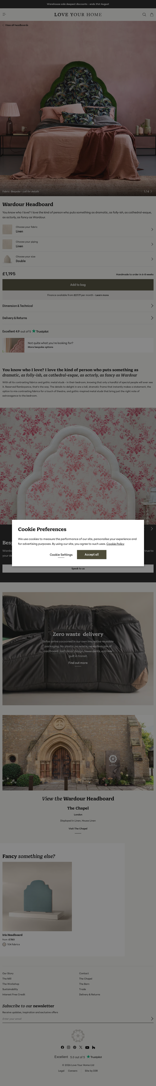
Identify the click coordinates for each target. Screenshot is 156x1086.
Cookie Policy (115, 543)
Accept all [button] (92, 554)
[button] (61, 554)
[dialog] (78, 543)
